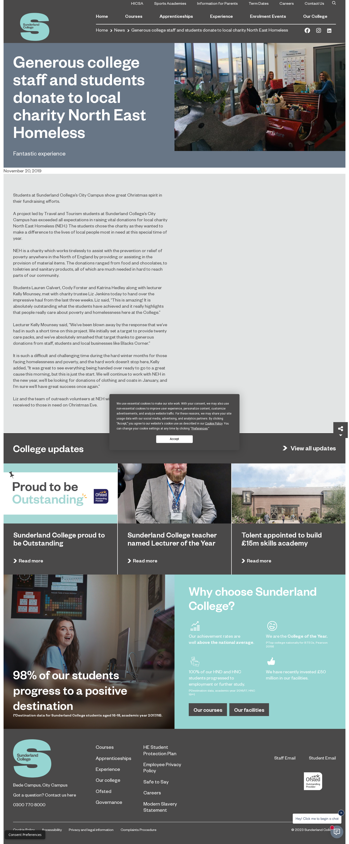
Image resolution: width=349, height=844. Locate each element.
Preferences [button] (200, 428)
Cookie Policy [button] (213, 423)
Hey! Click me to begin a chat (317, 818)
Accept (174, 439)
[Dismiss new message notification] (341, 813)
